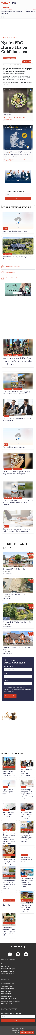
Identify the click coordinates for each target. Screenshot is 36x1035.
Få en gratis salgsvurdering (9, 998)
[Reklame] (18, 176)
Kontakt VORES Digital (7, 971)
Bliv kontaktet (10, 696)
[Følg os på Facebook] (10, 954)
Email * (6, 673)
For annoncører (5, 966)
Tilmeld (18, 199)
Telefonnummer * (9, 666)
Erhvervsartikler (6, 993)
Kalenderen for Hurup (7, 989)
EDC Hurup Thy (8, 126)
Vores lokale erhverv (7, 986)
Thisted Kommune (6, 996)
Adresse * (6, 680)
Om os (3, 964)
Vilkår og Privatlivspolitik (8, 969)
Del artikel (25, 61)
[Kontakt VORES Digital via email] (26, 954)
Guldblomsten (7, 89)
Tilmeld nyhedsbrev (27, 1032)
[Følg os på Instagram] (18, 954)
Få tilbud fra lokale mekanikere (10, 1001)
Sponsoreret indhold (7, 1003)
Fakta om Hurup (6, 991)
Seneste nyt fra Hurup (7, 984)
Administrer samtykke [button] (7, 974)
